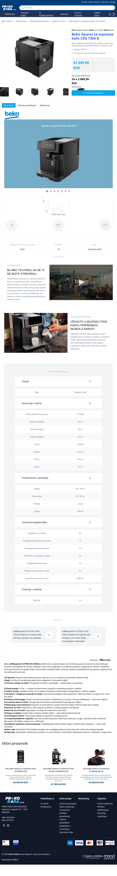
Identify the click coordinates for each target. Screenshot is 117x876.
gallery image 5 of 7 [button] (61, 191)
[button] (58, 381)
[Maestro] (100, 842)
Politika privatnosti (64, 815)
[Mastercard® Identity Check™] (6, 842)
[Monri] (109, 856)
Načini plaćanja (66, 806)
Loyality (112, 2)
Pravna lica (64, 810)
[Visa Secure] (16, 842)
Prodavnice (46, 806)
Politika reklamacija (102, 808)
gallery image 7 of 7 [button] (69, 191)
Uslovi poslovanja (67, 803)
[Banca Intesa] (92, 857)
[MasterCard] (89, 842)
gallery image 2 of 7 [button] (50, 191)
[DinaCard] (110, 842)
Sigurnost (105, 2)
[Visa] (79, 842)
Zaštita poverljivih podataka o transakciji (64, 824)
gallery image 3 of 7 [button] (54, 191)
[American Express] (70, 842)
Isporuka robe (66, 832)
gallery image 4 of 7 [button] (58, 191)
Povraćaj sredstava (102, 815)
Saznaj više (76, 86)
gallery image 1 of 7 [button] (47, 191)
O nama (44, 803)
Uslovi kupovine (94, 2)
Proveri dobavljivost (94, 93)
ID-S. (16, 859)
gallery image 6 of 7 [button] (65, 191)
